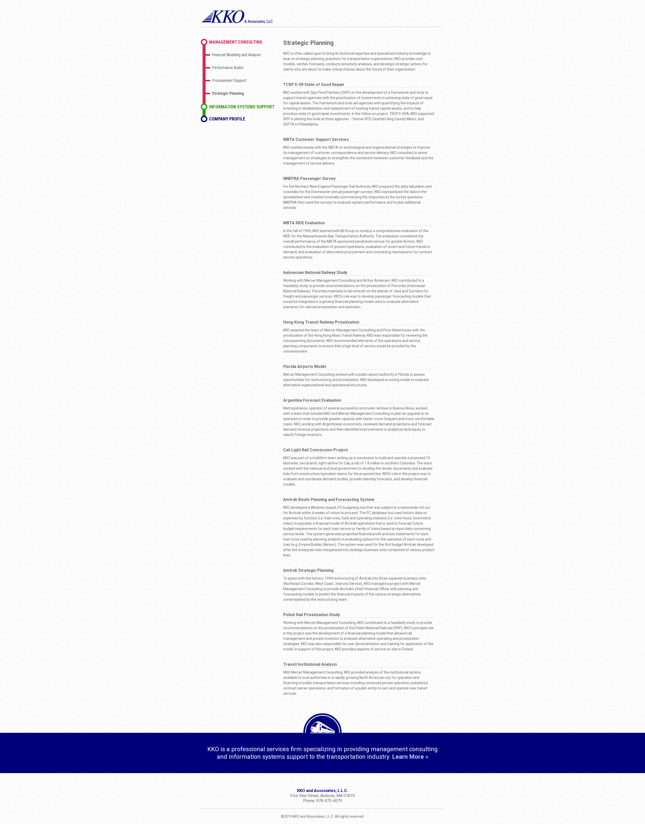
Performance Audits (228, 67)
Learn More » (410, 756)
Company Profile (227, 118)
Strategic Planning (228, 93)
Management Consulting (235, 42)
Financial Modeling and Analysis (236, 54)
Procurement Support (229, 80)
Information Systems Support (241, 106)
